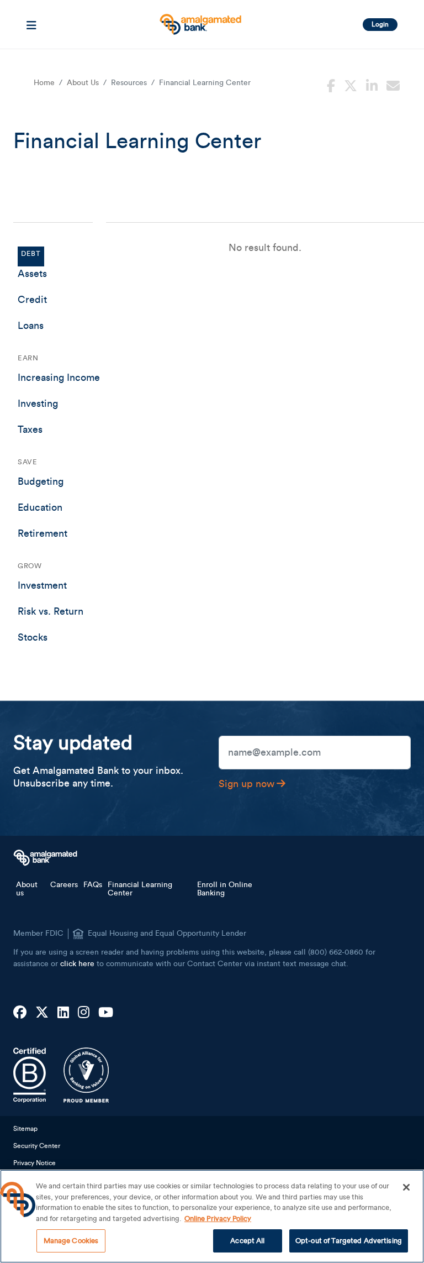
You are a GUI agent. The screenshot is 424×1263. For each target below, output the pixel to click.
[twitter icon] (351, 84)
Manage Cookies (71, 1240)
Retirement (42, 533)
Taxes (30, 429)
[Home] (199, 20)
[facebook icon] (331, 84)
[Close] (406, 1187)
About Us (83, 83)
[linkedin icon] (372, 84)
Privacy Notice (34, 1163)
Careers (64, 885)
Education (40, 507)
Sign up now (246, 784)
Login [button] (380, 24)
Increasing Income (59, 377)
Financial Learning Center (140, 889)
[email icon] (393, 84)
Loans (31, 326)
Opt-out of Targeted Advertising (348, 1240)
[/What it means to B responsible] (29, 1075)
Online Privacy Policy (217, 1218)
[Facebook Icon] (19, 1013)
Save (27, 461)
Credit (32, 300)
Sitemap (25, 1128)
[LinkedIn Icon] (63, 1013)
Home (44, 83)
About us (27, 889)
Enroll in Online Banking (224, 889)
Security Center (36, 1146)
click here (77, 964)
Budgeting (40, 481)
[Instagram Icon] (83, 1013)
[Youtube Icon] (105, 1013)
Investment (42, 585)
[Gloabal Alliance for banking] (86, 1075)
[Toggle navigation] (31, 24)
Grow (29, 565)
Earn (28, 357)
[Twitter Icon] (42, 1013)
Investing (38, 403)
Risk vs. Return (50, 611)
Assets (32, 274)
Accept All (247, 1240)
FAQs (92, 885)
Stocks (32, 637)
